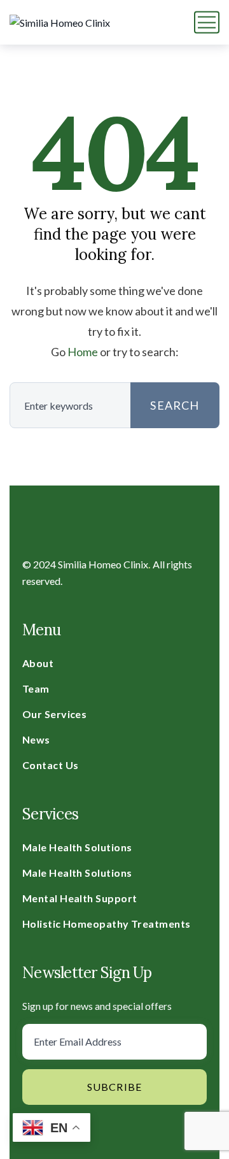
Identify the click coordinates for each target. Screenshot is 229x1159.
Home (82, 352)
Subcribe (114, 1087)
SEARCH (174, 405)
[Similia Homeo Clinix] (60, 22)
